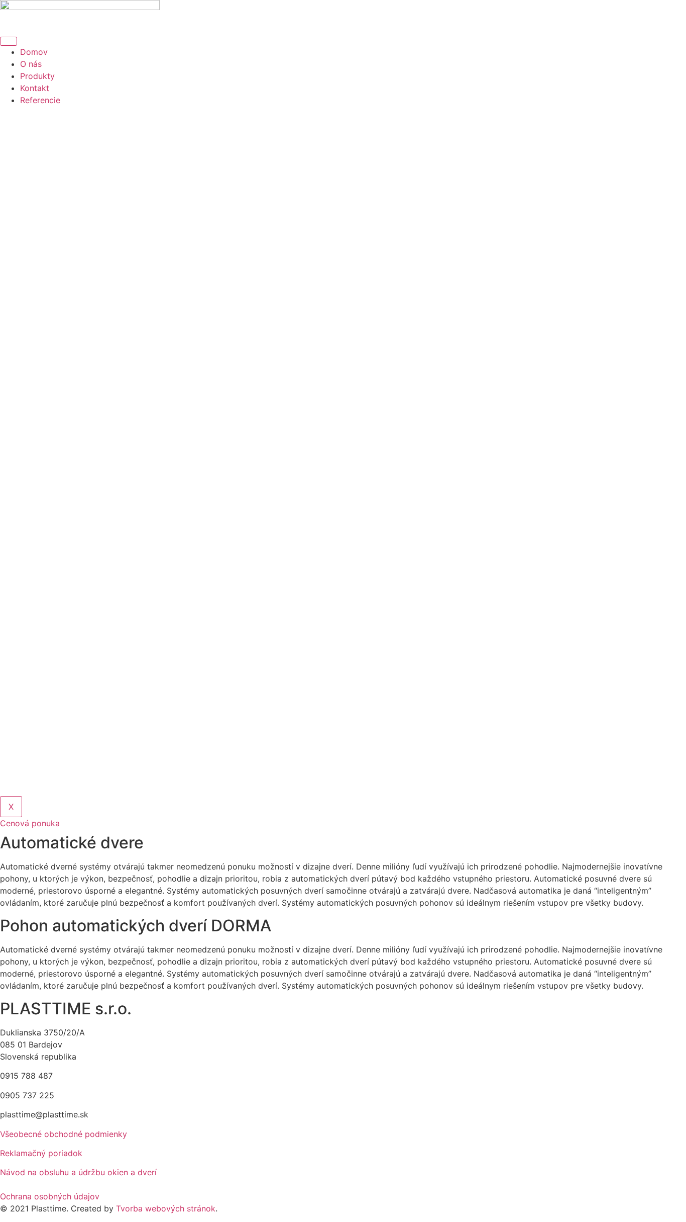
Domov (34, 52)
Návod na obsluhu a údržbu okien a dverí (78, 1172)
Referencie (40, 100)
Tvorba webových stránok (165, 1208)
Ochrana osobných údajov (49, 1196)
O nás (31, 64)
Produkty (37, 76)
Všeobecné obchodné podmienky (63, 1134)
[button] (30, 823)
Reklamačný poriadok (41, 1153)
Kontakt (34, 88)
